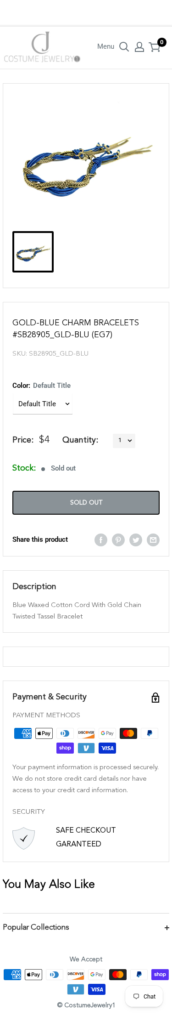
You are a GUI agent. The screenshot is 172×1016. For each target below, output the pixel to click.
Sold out (86, 502)
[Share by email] (153, 539)
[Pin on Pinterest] (118, 539)
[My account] (139, 47)
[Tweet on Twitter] (135, 539)
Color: (41, 385)
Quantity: (80, 440)
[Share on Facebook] (100, 539)
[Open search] (124, 47)
